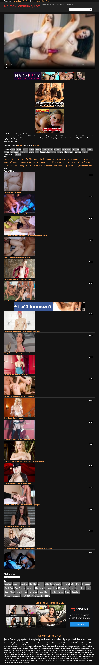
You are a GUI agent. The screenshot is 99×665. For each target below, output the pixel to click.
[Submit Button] (90, 9)
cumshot (57, 159)
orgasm (31, 152)
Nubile (65, 162)
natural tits (24, 152)
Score (39, 165)
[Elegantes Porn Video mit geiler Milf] (49, 364)
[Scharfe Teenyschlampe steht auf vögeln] (49, 290)
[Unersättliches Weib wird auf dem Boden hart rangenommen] (49, 450)
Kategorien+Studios (48, 4)
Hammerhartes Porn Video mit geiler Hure (18, 214)
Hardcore (22, 162)
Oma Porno (84, 162)
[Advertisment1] (49, 95)
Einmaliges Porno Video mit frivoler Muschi (18, 279)
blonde (31, 150)
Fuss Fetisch (20, 588)
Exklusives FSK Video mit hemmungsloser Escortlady (22, 331)
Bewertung (70, 4)
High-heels (75, 150)
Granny (14, 162)
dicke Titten (66, 159)
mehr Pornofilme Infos (11, 142)
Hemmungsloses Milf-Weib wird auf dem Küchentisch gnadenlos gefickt (28, 548)
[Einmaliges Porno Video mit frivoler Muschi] (49, 268)
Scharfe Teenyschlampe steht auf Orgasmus (19, 396)
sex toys (60, 152)
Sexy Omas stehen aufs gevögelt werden (17, 257)
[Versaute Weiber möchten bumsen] (49, 559)
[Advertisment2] (49, 121)
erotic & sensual (47, 150)
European (57, 150)
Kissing (83, 150)
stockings (78, 152)
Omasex (8, 165)
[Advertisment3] (49, 306)
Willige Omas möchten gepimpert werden (18, 353)
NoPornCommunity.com (22, 5)
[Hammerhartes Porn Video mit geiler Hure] (49, 203)
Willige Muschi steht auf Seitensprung (17, 526)
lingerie (6, 152)
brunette (38, 150)
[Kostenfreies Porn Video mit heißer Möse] (49, 472)
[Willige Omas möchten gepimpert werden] (49, 342)
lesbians (89, 150)
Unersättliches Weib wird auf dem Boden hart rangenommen (24, 461)
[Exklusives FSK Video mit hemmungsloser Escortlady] (49, 320)
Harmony (18, 154)
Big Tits (25, 150)
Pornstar (42, 152)
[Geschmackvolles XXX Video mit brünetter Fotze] (49, 429)
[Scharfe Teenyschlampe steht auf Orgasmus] (49, 385)
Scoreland (46, 165)
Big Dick (21, 159)
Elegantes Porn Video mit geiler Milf (16, 374)
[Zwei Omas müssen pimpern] (49, 407)
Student (85, 152)
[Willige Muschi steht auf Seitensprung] (49, 515)
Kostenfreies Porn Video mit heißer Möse (17, 483)
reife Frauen (31, 165)
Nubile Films (73, 162)
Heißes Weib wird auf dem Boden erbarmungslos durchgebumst (25, 236)
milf (52, 162)
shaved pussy (69, 152)
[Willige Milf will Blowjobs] (49, 181)
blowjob (42, 158)
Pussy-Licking (51, 152)
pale (37, 152)
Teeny (90, 165)
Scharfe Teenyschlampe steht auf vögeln (17, 301)
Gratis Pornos (46, 1)
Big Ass (19, 150)
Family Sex (84, 159)
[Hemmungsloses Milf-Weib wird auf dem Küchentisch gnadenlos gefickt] (49, 537)
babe (13, 150)
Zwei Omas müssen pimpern (13, 418)
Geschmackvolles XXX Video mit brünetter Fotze (20, 440)
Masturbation (15, 152)
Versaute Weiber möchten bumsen (15, 570)
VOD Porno (26, 1)
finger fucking (66, 150)
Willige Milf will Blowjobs (12, 192)
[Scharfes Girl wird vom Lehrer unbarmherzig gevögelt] (49, 494)
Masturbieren (44, 162)
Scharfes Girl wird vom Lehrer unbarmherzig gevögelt (22, 505)
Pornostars (60, 4)
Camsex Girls (17, 1)
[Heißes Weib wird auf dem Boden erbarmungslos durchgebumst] (49, 225)
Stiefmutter (83, 165)
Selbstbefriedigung (59, 165)
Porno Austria (36, 1)
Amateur (7, 159)
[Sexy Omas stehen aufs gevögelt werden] (49, 246)
